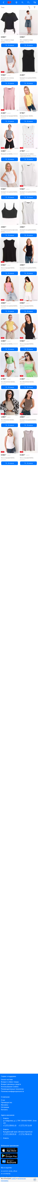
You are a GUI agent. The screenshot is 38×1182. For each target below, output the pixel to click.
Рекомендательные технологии (12, 1089)
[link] (10, 2)
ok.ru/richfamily (5, 1173)
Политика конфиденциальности (12, 1091)
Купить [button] (9, 45)
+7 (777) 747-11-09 (25, 1125)
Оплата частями (7, 1079)
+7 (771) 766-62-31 (25, 1134)
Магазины (4, 1105)
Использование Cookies (9, 1087)
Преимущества (6, 1102)
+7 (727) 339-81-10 (9, 1125)
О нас (3, 1100)
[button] (3, 2)
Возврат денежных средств (11, 1084)
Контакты (4, 1109)
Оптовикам (5, 1107)
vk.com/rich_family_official (9, 1171)
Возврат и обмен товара (10, 1082)
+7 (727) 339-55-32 (9, 1134)
